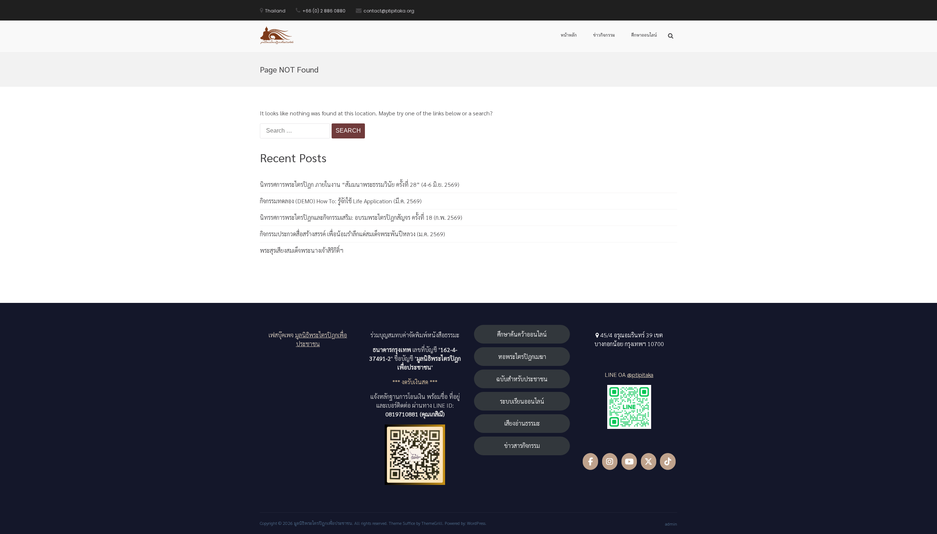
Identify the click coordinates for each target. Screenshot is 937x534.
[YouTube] (629, 461)
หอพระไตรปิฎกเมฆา (522, 356)
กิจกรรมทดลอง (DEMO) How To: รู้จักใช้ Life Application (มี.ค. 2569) (341, 201)
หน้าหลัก (569, 35)
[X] (649, 461)
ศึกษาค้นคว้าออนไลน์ (522, 334)
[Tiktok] (668, 461)
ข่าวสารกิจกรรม (522, 445)
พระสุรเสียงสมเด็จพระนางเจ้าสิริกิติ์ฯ (301, 250)
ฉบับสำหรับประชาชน (522, 379)
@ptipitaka (640, 374)
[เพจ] (590, 461)
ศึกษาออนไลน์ (644, 35)
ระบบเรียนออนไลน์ (522, 401)
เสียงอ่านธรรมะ (522, 423)
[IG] (610, 461)
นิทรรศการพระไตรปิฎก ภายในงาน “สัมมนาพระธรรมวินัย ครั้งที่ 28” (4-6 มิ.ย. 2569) (359, 184)
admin (671, 524)
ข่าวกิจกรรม (604, 35)
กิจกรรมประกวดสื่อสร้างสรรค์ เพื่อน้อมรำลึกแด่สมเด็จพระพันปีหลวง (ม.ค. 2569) (352, 234)
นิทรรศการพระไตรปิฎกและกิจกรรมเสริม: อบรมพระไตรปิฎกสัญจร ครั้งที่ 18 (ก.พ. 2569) (361, 217)
